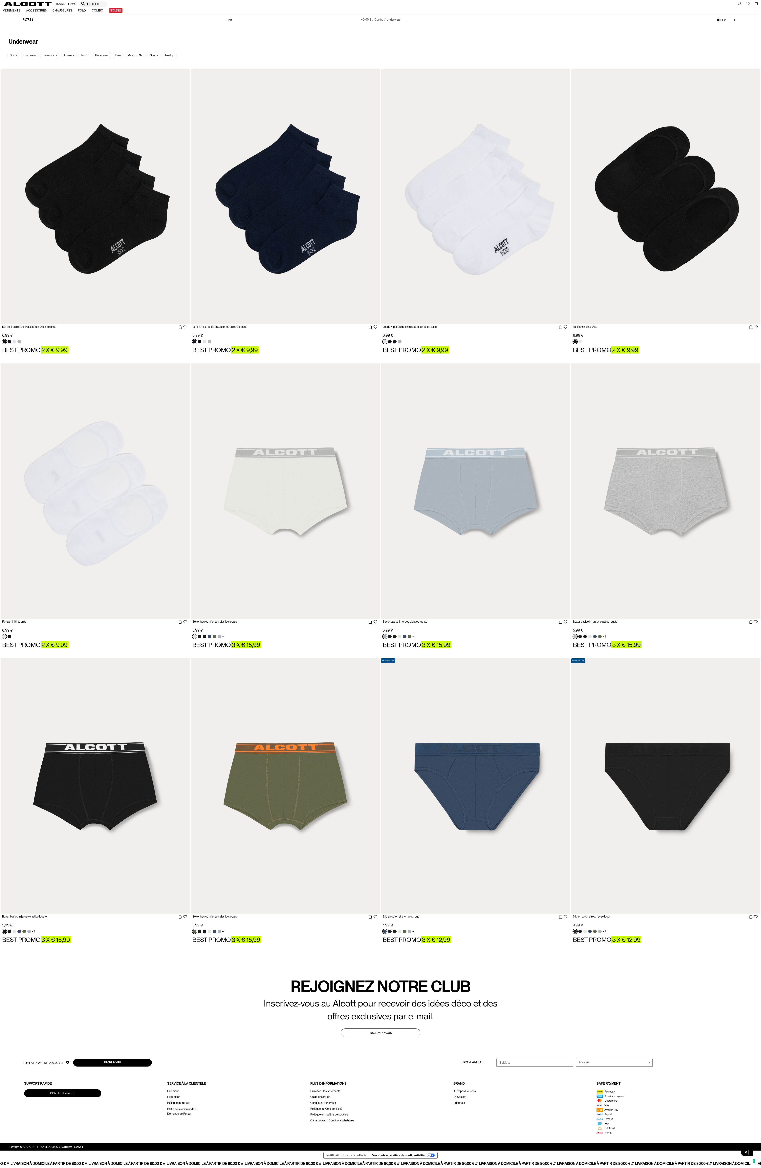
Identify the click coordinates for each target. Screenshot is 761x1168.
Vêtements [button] (11, 10)
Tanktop (169, 55)
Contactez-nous (62, 1093)
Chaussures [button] (62, 10)
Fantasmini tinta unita (585, 326)
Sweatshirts (50, 55)
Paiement (173, 1091)
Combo (379, 19)
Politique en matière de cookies (329, 1114)
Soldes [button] (115, 10)
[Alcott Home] (28, 4)
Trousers (69, 55)
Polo (118, 55)
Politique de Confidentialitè (326, 1108)
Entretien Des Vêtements (325, 1091)
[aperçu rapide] (180, 327)
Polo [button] (82, 10)
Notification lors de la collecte (346, 1155)
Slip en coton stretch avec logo (401, 916)
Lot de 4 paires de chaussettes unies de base (29, 326)
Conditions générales (323, 1102)
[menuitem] (60, 4)
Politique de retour (178, 1102)
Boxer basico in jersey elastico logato (214, 621)
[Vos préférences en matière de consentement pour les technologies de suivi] (754, 1161)
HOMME (365, 19)
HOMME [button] (60, 4)
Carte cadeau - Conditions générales (332, 1120)
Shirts (13, 55)
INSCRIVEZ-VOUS (380, 1032)
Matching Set (135, 55)
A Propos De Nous (464, 1091)
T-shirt (84, 55)
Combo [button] (97, 10)
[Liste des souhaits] (185, 327)
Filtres (28, 19)
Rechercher (112, 1062)
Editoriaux (459, 1102)
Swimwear (30, 55)
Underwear (102, 55)
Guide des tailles (320, 1096)
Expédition (173, 1096)
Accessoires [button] (36, 10)
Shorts (154, 55)
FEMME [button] (72, 4)
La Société (459, 1096)
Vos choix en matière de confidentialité (398, 1155)
